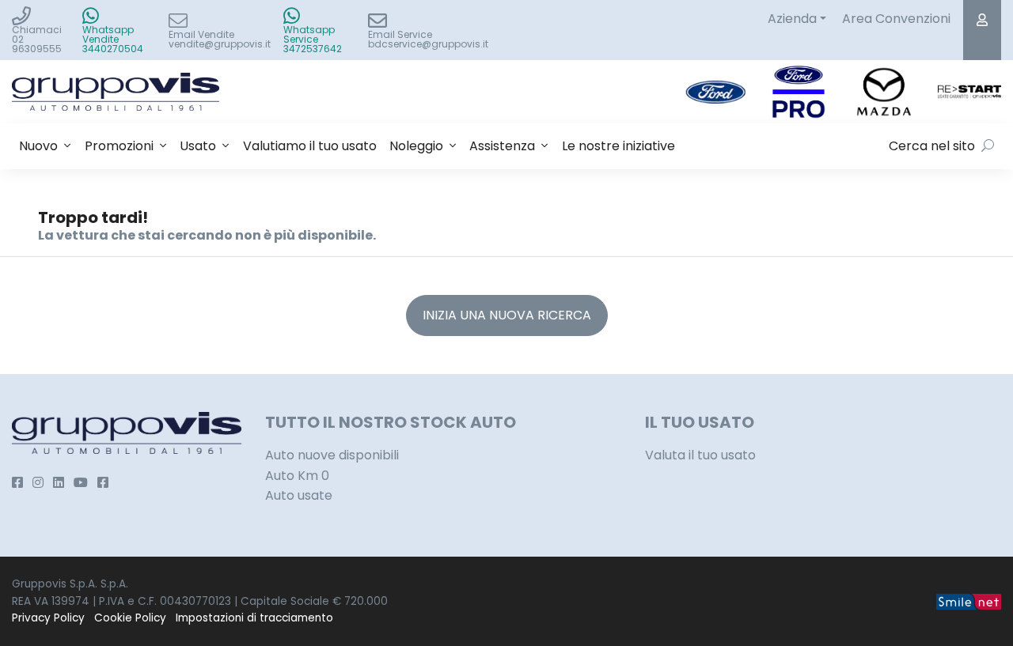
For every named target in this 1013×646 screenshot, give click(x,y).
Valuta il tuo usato (700, 455)
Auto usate (298, 495)
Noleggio (416, 146)
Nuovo (38, 146)
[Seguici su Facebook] (17, 483)
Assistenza (502, 146)
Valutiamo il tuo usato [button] (310, 146)
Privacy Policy (48, 617)
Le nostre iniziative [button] (618, 146)
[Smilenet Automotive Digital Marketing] (968, 601)
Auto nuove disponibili (332, 455)
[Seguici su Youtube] (81, 483)
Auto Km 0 (297, 476)
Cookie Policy (130, 617)
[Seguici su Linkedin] (58, 483)
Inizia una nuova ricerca (507, 315)
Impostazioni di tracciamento (254, 617)
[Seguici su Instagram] (38, 483)
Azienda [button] (792, 18)
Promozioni (119, 146)
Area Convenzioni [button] (896, 18)
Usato (198, 146)
